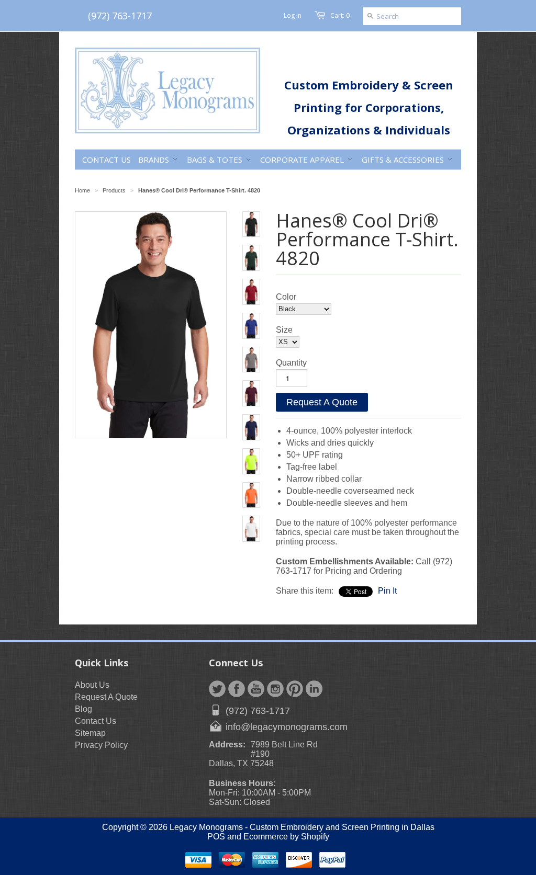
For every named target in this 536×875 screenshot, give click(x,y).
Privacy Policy (101, 745)
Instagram (275, 688)
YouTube (256, 688)
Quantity (291, 362)
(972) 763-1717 (120, 15)
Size (284, 329)
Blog (83, 708)
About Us (92, 684)
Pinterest (294, 688)
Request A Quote (322, 402)
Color (286, 296)
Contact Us (95, 721)
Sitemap (90, 733)
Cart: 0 (340, 15)
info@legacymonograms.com (287, 727)
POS (216, 836)
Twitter (217, 688)
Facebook (236, 688)
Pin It (387, 590)
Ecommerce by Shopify (286, 836)
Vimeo (314, 688)
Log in (293, 15)
